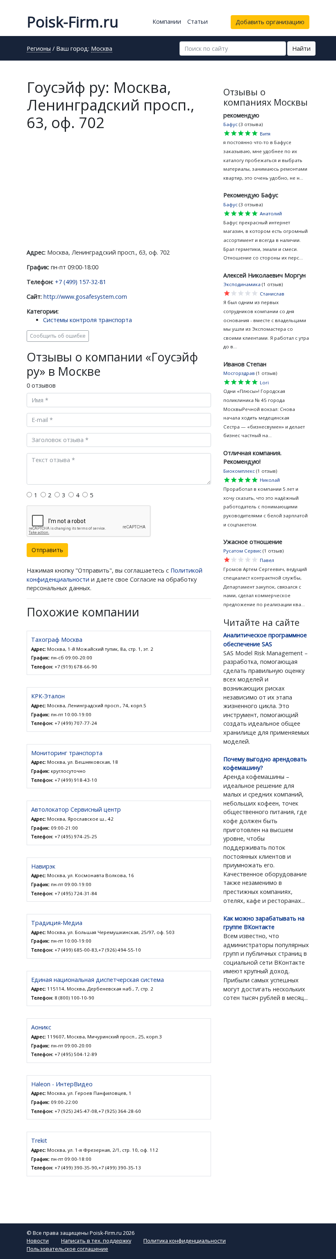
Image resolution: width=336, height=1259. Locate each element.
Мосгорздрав (239, 373)
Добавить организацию (270, 22)
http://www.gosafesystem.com (85, 296)
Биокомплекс (239, 471)
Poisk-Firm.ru (72, 22)
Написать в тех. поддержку (96, 1240)
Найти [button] (301, 48)
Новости (38, 1240)
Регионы (39, 49)
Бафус (230, 124)
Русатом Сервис (242, 551)
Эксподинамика (242, 284)
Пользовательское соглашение (67, 1248)
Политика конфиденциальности (184, 1240)
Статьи (197, 21)
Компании (166, 21)
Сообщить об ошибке (58, 335)
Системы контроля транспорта (87, 320)
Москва (101, 49)
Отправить (47, 550)
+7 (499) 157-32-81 (80, 282)
